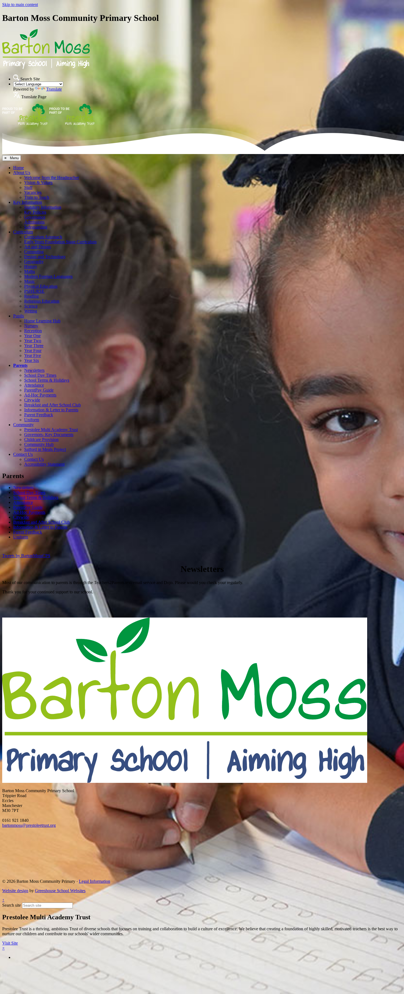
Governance (34, 217)
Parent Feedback (38, 414)
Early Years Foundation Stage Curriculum (60, 241)
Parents (20, 365)
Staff (28, 187)
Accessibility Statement (44, 464)
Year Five (32, 355)
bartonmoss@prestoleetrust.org (29, 825)
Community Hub (39, 444)
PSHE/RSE (34, 291)
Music (29, 281)
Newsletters (34, 370)
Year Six (31, 360)
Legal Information (94, 881)
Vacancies (32, 192)
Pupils (18, 316)
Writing (30, 311)
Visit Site (10, 943)
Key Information (27, 202)
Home (18, 167)
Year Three (33, 345)
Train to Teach (36, 197)
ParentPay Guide (39, 390)
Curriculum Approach (43, 236)
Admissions (34, 222)
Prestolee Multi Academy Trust (51, 429)
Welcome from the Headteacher (51, 177)
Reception (33, 330)
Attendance (34, 385)
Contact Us (23, 454)
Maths (29, 271)
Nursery (31, 325)
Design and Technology (45, 256)
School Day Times (40, 375)
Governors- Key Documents (48, 434)
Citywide (32, 400)
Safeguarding (35, 227)
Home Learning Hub (42, 321)
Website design (15, 890)
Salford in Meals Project (45, 449)
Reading (31, 296)
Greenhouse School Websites (60, 890)
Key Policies (35, 212)
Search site (11, 905)
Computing (34, 251)
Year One (32, 335)
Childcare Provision (41, 439)
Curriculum (23, 232)
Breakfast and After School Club (52, 405)
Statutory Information (42, 207)
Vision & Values (38, 182)
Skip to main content (20, 4)
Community (23, 424)
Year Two (32, 340)
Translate (54, 89)
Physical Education (40, 286)
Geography (34, 261)
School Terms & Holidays (46, 380)
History (30, 266)
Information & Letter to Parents (51, 409)
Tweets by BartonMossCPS (26, 555)
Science (31, 306)
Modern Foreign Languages (48, 276)
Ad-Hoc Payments (40, 395)
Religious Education (41, 301)
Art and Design (37, 246)
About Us (21, 172)
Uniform (31, 419)
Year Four (32, 350)
